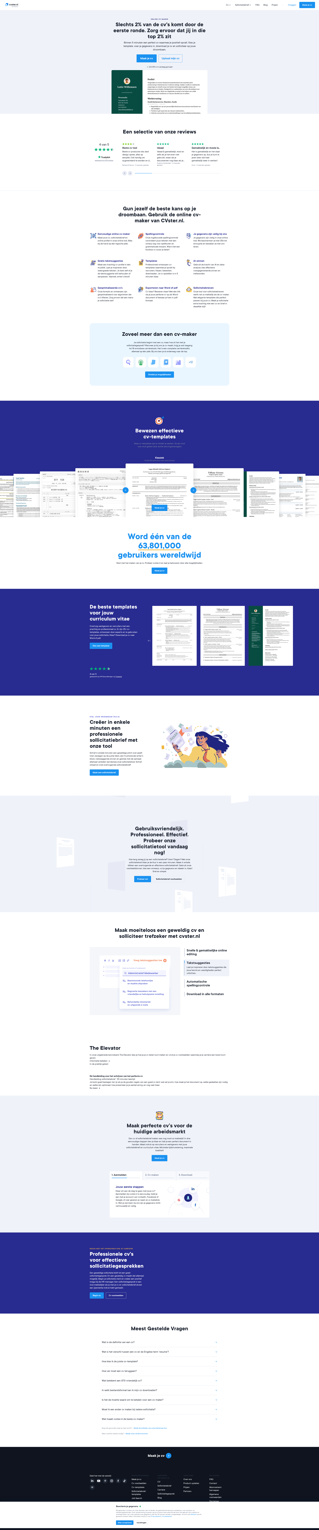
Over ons (187, 1479)
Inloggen (292, 5)
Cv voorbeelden (116, 1295)
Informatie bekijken (99, 1061)
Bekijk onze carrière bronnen (137, 1434)
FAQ (257, 5)
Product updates (191, 1483)
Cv (227, 5)
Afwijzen (194, 1514)
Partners (187, 1491)
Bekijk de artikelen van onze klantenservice (150, 1428)
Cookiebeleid (167, 1516)
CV (159, 1482)
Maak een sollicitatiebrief (104, 772)
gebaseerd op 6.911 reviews (104, 160)
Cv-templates (138, 1487)
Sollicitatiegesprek (166, 1494)
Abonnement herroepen (215, 1488)
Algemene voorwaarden (215, 1495)
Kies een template (101, 646)
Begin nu (97, 1295)
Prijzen (275, 5)
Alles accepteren (125, 1523)
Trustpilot (118, 676)
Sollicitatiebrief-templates (139, 1492)
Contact (213, 1483)
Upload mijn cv (170, 58)
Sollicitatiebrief (242, 5)
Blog (265, 5)
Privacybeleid (156, 1516)
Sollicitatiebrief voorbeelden (169, 879)
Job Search (137, 1498)
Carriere (161, 1490)
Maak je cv (307, 5)
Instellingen (141, 1523)
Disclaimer (214, 1501)
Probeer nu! (142, 879)
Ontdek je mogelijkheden (159, 374)
